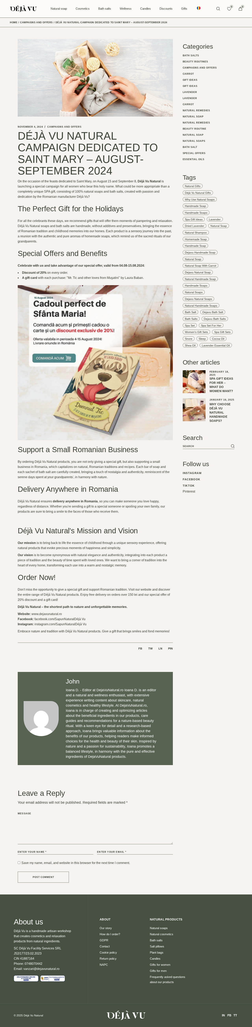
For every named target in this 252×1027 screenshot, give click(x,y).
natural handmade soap (200, 279)
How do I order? (110, 934)
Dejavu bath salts (215, 318)
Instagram (192, 473)
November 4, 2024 (30, 126)
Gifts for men (158, 970)
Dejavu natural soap (198, 272)
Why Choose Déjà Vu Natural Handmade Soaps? (220, 412)
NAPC (104, 964)
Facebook (191, 479)
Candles (155, 958)
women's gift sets (196, 332)
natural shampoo (196, 232)
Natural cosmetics (161, 934)
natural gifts (192, 186)
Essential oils (193, 159)
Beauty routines (195, 61)
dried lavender (194, 225)
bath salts (191, 318)
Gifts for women (160, 964)
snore (188, 338)
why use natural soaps (200, 199)
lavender (215, 219)
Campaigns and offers (36, 22)
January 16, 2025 (221, 399)
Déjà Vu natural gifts (198, 192)
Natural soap (193, 116)
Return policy (108, 958)
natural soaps (194, 292)
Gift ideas (190, 80)
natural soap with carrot (200, 265)
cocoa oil (218, 338)
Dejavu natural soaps (198, 299)
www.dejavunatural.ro (47, 614)
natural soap (218, 225)
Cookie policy (108, 952)
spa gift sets (222, 332)
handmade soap (195, 206)
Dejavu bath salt (212, 312)
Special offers (194, 153)
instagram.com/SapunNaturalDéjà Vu (60, 624)
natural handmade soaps (201, 305)
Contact (105, 946)
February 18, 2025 (219, 373)
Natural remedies (196, 110)
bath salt (190, 312)
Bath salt (190, 147)
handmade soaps (196, 212)
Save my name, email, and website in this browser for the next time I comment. (75, 863)
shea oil (190, 345)
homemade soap (196, 239)
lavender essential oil (216, 345)
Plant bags (156, 952)
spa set (190, 325)
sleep (202, 338)
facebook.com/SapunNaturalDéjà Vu (59, 619)
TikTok (189, 485)
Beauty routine (194, 128)
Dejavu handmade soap (200, 252)
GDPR (104, 940)
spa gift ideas (194, 219)
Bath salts (191, 55)
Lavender (190, 92)
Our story (106, 928)
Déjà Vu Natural (33, 1015)
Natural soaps (194, 141)
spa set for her (211, 325)
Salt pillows (157, 946)
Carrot (188, 73)
